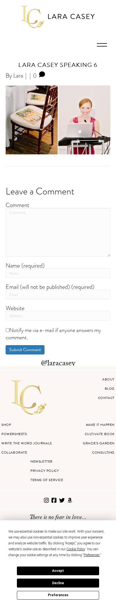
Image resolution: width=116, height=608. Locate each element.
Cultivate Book (100, 434)
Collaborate (14, 452)
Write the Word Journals (26, 443)
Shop (6, 424)
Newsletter (41, 461)
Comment (17, 205)
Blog (110, 388)
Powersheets (14, 434)
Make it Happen (100, 424)
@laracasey (58, 364)
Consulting (103, 452)
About (108, 379)
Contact (106, 397)
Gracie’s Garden (99, 443)
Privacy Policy (44, 470)
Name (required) (25, 265)
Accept (58, 571)
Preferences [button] (92, 555)
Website (15, 308)
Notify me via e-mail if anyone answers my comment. (53, 333)
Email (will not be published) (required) (50, 287)
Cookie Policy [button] (75, 549)
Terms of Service (46, 479)
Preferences (58, 595)
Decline (58, 583)
